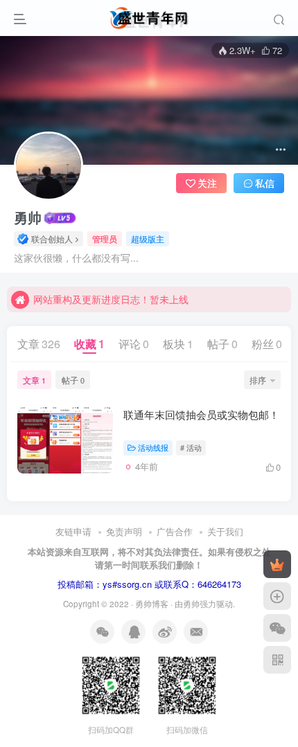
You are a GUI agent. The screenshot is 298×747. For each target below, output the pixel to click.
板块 (178, 344)
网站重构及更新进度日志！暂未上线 (111, 299)
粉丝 (267, 344)
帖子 (222, 344)
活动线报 (153, 447)
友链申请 (73, 531)
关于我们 (225, 531)
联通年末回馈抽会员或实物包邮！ (201, 414)
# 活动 (191, 447)
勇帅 (28, 217)
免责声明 (124, 531)
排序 (257, 380)
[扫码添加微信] (277, 628)
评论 (134, 344)
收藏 (89, 344)
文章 (38, 344)
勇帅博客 (151, 603)
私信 (264, 183)
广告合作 (175, 531)
